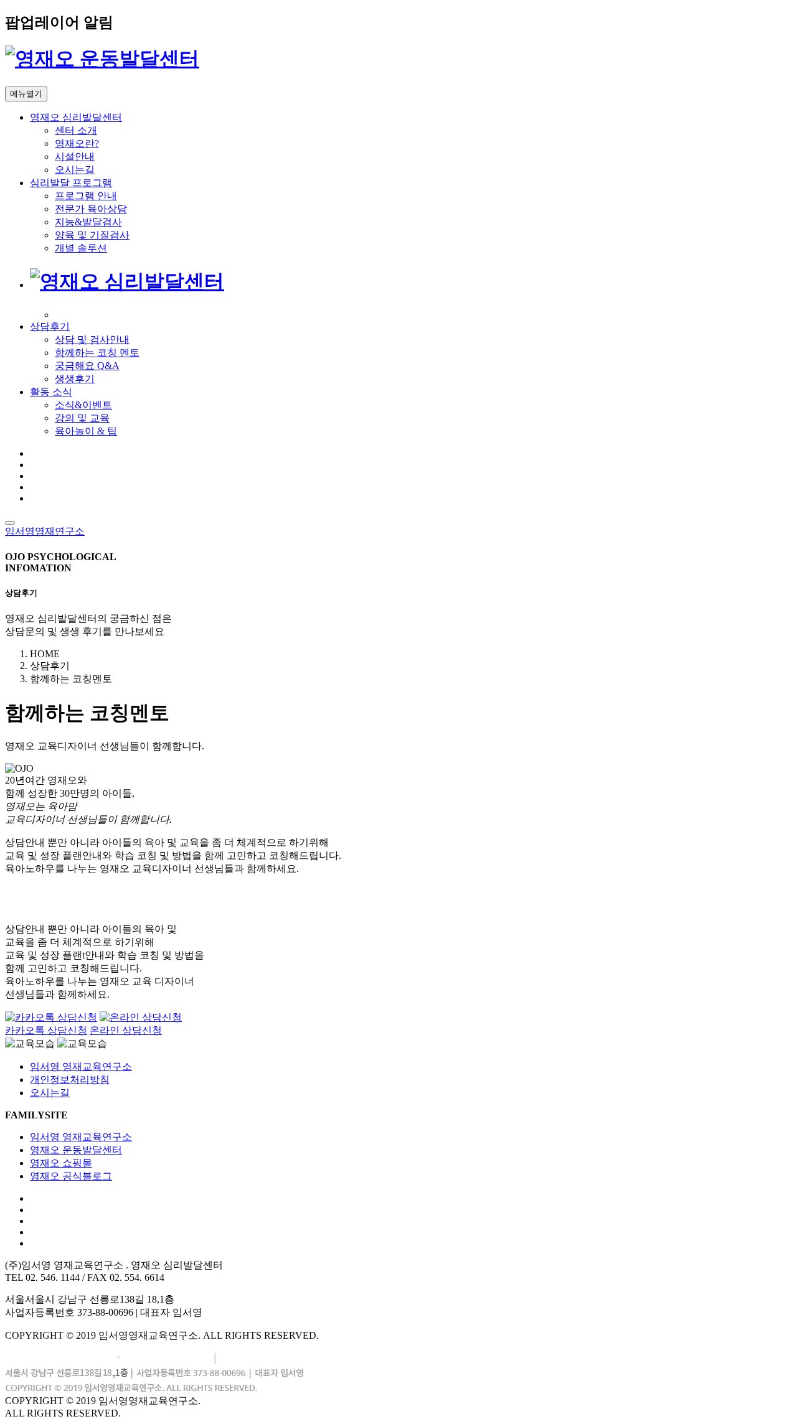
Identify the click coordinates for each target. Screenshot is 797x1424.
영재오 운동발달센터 (76, 1150)
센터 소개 (76, 130)
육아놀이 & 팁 (86, 431)
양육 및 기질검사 (92, 235)
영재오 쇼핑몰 (61, 1163)
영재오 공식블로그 (71, 1176)
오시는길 (75, 169)
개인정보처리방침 (70, 1079)
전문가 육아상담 (91, 209)
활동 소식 (51, 391)
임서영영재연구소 (45, 531)
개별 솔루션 (81, 248)
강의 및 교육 (82, 418)
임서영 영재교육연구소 (81, 1066)
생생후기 (75, 378)
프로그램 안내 (86, 195)
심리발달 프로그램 (71, 182)
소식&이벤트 (83, 405)
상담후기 (50, 326)
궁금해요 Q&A (87, 365)
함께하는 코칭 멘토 (97, 352)
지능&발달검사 (88, 222)
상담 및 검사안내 (92, 339)
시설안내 (75, 156)
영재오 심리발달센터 (76, 117)
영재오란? (77, 143)
